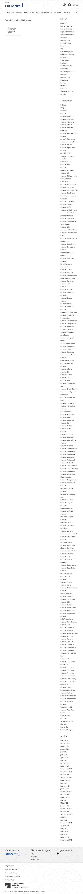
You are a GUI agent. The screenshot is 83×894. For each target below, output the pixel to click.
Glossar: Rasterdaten (68, 608)
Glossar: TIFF (65, 659)
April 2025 (64, 758)
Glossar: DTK (65, 227)
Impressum (64, 60)
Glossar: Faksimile (67, 258)
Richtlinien (35, 859)
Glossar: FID (64, 267)
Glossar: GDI (65, 287)
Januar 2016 (64, 837)
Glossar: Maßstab (66, 511)
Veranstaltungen (66, 730)
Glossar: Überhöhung (68, 679)
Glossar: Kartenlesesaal (68, 449)
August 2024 (64, 780)
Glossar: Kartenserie (67, 454)
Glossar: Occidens (66, 554)
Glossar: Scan (65, 625)
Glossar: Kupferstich (67, 483)
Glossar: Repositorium (68, 622)
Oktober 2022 (65, 812)
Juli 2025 (63, 752)
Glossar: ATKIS (65, 162)
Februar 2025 (65, 763)
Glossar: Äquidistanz (67, 148)
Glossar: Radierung (67, 605)
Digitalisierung (65, 43)
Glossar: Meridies (66, 531)
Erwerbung (64, 46)
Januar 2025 (64, 766)
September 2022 (66, 814)
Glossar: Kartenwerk (67, 460)
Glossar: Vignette (66, 701)
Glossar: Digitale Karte (68, 210)
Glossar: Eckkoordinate (68, 230)
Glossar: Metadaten (67, 537)
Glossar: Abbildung (67, 116)
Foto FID (63, 111)
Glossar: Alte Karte (67, 122)
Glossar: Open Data (67, 568)
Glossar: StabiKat (66, 642)
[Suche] (76, 12)
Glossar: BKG (65, 182)
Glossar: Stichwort (67, 645)
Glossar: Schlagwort (67, 627)
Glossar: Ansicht (66, 145)
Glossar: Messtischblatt (68, 534)
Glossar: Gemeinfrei (67, 292)
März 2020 (64, 829)
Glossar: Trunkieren (67, 676)
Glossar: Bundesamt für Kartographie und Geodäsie (68, 196)
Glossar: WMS (65, 716)
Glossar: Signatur (66, 639)
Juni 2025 (63, 755)
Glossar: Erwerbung (67, 247)
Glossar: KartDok (66, 426)
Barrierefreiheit (66, 29)
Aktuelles (63, 23)
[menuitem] (64, 5)
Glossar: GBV (65, 284)
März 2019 (64, 831)
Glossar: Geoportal (67, 352)
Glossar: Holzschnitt (67, 414)
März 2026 (64, 740)
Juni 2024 (63, 783)
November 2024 (66, 772)
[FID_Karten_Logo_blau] (14, 5)
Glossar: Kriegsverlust (68, 480)
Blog (62, 108)
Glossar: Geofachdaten (68, 321)
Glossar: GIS (64, 372)
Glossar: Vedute (66, 693)
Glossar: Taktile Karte (68, 647)
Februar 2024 (65, 786)
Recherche (64, 727)
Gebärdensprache (66, 52)
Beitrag (63, 105)
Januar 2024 (64, 789)
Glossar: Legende (66, 500)
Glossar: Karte (65, 429)
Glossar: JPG (64, 423)
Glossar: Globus (66, 375)
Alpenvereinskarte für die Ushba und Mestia (12, 30)
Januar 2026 (64, 746)
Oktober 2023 (65, 794)
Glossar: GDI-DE (66, 289)
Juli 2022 (63, 817)
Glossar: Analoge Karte (68, 142)
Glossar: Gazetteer (67, 281)
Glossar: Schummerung (69, 633)
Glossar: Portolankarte (68, 588)
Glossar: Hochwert (67, 403)
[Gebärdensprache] (64, 5)
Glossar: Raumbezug (68, 610)
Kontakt (63, 63)
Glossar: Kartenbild (67, 437)
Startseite (63, 86)
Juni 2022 (63, 820)
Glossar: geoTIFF (66, 363)
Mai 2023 (63, 800)
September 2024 (66, 777)
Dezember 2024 (66, 769)
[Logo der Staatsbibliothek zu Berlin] (17, 888)
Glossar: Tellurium (67, 650)
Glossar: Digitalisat (67, 219)
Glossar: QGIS (65, 602)
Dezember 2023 (66, 792)
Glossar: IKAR (65, 417)
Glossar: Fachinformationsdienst (67, 252)
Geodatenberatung (67, 54)
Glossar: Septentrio (67, 636)
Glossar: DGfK (65, 207)
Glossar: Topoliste (66, 667)
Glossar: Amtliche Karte (68, 133)
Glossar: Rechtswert (67, 613)
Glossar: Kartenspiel (67, 457)
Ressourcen (64, 80)
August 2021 (64, 826)
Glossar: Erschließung (68, 244)
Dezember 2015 (66, 840)
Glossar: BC (64, 173)
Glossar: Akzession (67, 119)
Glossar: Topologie (67, 670)
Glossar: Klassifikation (68, 466)
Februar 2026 (65, 743)
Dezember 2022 (66, 809)
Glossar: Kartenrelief (67, 451)
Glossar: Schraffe (66, 630)
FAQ (61, 49)
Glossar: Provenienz (67, 599)
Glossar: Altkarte (66, 125)
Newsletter (64, 69)
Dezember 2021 (66, 823)
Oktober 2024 (65, 775)
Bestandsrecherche (67, 35)
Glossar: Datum (66, 204)
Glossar (63, 57)
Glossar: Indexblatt (67, 420)
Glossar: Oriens (66, 576)
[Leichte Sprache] (69, 5)
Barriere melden (66, 26)
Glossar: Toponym (67, 673)
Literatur (63, 724)
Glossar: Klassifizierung (69, 468)
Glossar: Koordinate (67, 471)
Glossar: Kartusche (67, 463)
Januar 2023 (64, 806)
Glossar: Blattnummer (68, 184)
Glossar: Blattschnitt (67, 187)
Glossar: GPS (65, 380)
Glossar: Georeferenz (68, 355)
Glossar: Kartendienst (68, 440)
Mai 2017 (63, 834)
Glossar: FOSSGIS (66, 273)
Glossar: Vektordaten (68, 696)
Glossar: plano (65, 585)
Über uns (63, 88)
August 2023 (64, 797)
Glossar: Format (66, 270)
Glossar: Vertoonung (68, 698)
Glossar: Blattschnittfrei (69, 190)
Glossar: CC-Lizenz (67, 201)
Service (63, 83)
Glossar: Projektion (67, 596)
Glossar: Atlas (65, 165)
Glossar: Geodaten (67, 306)
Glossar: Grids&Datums (69, 389)
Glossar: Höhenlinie (67, 406)
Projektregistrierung (67, 71)
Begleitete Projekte (67, 32)
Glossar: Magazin (66, 502)
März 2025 (64, 760)
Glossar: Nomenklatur (68, 551)
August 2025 (64, 749)
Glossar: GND (65, 378)
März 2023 (64, 803)
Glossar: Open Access (68, 565)
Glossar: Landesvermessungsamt (68, 494)
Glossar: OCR (65, 556)
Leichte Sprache (66, 66)
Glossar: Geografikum (68, 324)
